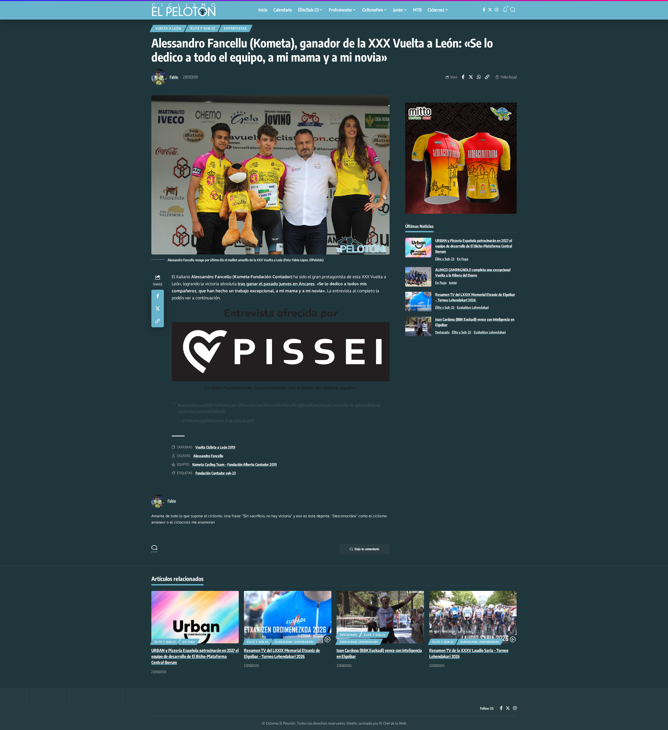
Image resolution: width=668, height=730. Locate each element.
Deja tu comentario (367, 549)
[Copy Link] (487, 77)
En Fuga (462, 259)
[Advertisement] (461, 383)
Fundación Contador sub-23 (215, 473)
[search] (512, 9)
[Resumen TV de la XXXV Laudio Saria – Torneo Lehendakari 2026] (473, 617)
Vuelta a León (168, 28)
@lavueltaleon (367, 405)
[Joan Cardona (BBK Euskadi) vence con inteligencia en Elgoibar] (418, 326)
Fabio (174, 77)
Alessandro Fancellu (208, 456)
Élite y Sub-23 (202, 28)
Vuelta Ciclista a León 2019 (215, 447)
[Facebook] (484, 9)
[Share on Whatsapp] (479, 77)
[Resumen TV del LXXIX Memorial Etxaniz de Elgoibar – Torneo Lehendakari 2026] (418, 301)
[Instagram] (496, 9)
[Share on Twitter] (471, 77)
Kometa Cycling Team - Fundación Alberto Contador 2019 (234, 464)
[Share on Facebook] (463, 77)
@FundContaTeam (315, 405)
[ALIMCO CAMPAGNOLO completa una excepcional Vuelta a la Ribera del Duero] (418, 277)
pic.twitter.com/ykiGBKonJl (201, 411)
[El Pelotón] (186, 10)
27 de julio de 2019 (239, 420)
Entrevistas (235, 28)
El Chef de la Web (392, 723)
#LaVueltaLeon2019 (195, 405)
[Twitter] (490, 9)
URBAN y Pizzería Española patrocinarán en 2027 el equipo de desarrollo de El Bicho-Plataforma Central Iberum (473, 246)
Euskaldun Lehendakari (473, 307)
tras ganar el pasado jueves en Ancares (276, 283)
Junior (453, 283)
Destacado (442, 332)
